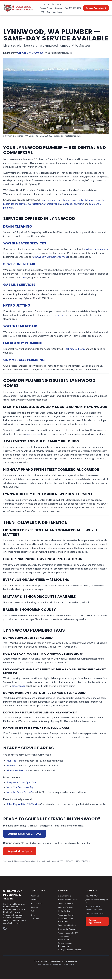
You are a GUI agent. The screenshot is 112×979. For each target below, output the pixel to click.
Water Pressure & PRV (68, 933)
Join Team (57, 12)
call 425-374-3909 (75, 348)
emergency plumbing (72, 203)
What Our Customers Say (20, 787)
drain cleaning (48, 199)
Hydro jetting (58, 314)
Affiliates (35, 899)
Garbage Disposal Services (69, 949)
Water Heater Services (24, 243)
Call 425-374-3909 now (30, 52)
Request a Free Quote (20, 851)
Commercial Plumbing (24, 360)
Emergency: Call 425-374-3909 (24, 833)
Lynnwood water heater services (50, 256)
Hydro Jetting (16, 305)
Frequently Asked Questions (22, 782)
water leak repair (51, 203)
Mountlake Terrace (17, 770)
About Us (35, 896)
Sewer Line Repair (19, 264)
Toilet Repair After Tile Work (22, 804)
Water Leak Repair (20, 326)
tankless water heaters (95, 249)
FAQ (42, 12)
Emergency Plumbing (22, 343)
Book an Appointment (96, 8)
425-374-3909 (75, 8)
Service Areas (46, 8)
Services (55, 4)
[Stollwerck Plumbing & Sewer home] (18, 8)
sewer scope (33, 433)
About (46, 4)
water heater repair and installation (75, 199)
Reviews (58, 8)
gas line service (19, 203)
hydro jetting (34, 203)
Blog (48, 12)
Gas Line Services (19, 284)
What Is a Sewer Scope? (19, 792)
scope (24, 277)
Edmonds (12, 765)
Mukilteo (11, 760)
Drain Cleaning (17, 226)
